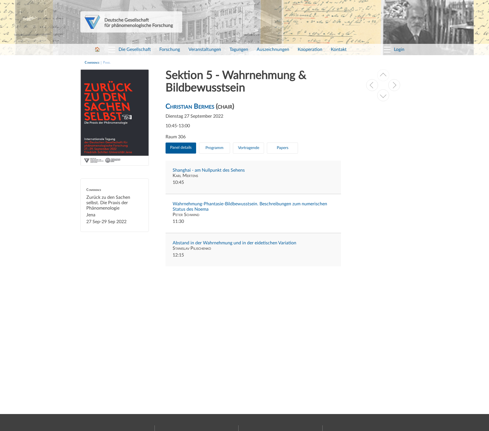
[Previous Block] (372, 85)
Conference (92, 62)
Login (399, 49)
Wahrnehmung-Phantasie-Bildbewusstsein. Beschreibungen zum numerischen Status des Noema (250, 207)
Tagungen (239, 49)
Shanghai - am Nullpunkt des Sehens (209, 170)
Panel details (181, 148)
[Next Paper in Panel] (383, 95)
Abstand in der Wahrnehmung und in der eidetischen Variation (234, 243)
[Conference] (383, 75)
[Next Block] (394, 85)
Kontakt (339, 49)
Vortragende (248, 148)
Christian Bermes (190, 106)
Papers (282, 148)
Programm (214, 148)
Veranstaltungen (204, 49)
